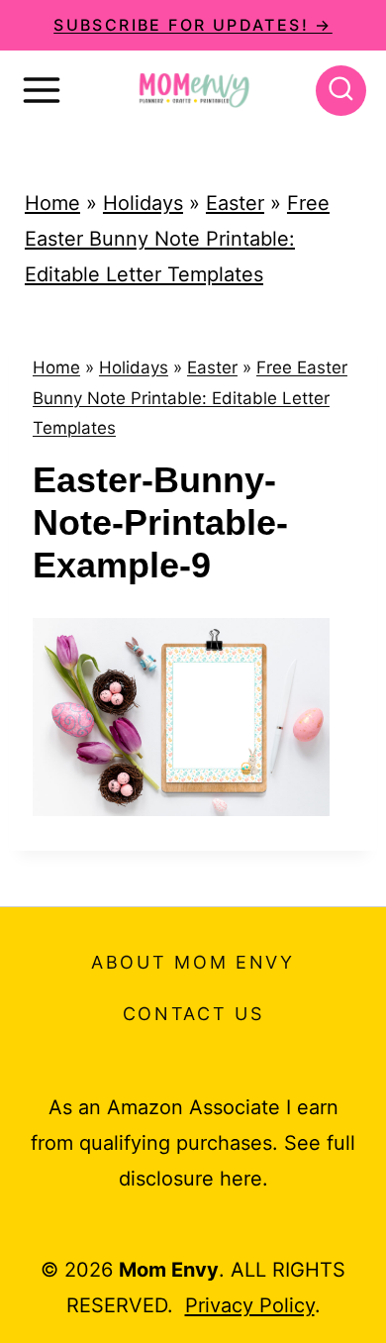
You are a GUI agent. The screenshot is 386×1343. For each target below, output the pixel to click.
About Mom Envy (193, 962)
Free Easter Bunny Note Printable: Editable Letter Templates (177, 238)
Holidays (143, 203)
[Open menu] (41, 90)
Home (52, 203)
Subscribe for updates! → (193, 25)
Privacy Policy (250, 1305)
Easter (235, 203)
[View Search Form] (341, 90)
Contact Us (193, 1013)
